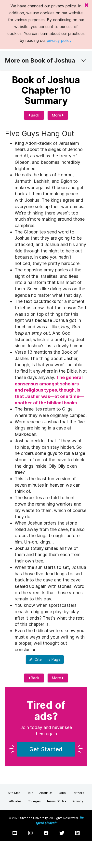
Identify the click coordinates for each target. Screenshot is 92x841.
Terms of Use (56, 801)
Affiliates (15, 801)
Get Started (46, 749)
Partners (78, 793)
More (57, 115)
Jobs (62, 793)
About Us (46, 793)
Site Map (14, 793)
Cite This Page (46, 659)
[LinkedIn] (77, 833)
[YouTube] (15, 833)
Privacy (77, 801)
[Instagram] (30, 833)
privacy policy (59, 40)
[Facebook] (46, 833)
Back (34, 115)
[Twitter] (62, 833)
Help (29, 793)
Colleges (34, 801)
